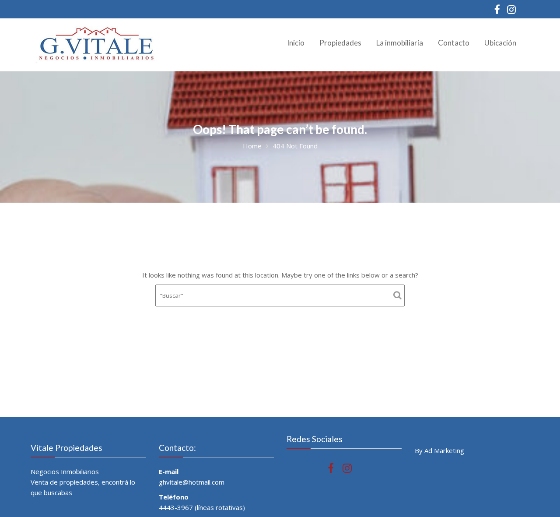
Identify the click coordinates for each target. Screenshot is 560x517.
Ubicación (500, 42)
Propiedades (340, 42)
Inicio (295, 42)
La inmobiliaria (399, 42)
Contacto (453, 42)
